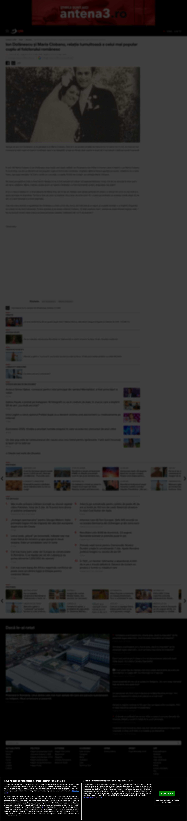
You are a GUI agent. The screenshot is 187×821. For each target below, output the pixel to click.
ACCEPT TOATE (167, 794)
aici (41, 807)
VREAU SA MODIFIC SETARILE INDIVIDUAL (167, 802)
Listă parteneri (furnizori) (93, 797)
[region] (93, 799)
